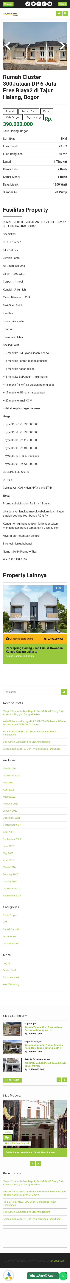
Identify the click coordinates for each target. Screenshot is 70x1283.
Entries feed (9, 970)
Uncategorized (11, 943)
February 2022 (10, 803)
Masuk (62, 4)
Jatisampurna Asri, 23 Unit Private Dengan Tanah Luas (31, 748)
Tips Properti (10, 936)
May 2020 (8, 853)
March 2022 (9, 796)
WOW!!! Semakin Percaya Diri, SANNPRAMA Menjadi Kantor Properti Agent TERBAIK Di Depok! (34, 723)
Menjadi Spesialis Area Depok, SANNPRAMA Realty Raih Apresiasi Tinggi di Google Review (33, 713)
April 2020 (8, 860)
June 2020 (8, 846)
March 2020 (9, 867)
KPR (5, 922)
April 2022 (8, 789)
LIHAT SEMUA (12, 1080)
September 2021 (12, 825)
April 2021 (8, 832)
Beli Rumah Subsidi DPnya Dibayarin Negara (26, 741)
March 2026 (9, 768)
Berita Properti (10, 915)
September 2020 (12, 839)
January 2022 (10, 810)
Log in (6, 963)
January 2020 (10, 881)
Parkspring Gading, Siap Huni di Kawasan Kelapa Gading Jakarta (34, 649)
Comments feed (11, 977)
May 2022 (8, 782)
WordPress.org (11, 984)
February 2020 (10, 874)
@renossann (57, 1260)
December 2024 (11, 775)
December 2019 (11, 888)
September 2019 (12, 895)
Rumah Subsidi (11, 929)
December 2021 (11, 817)
